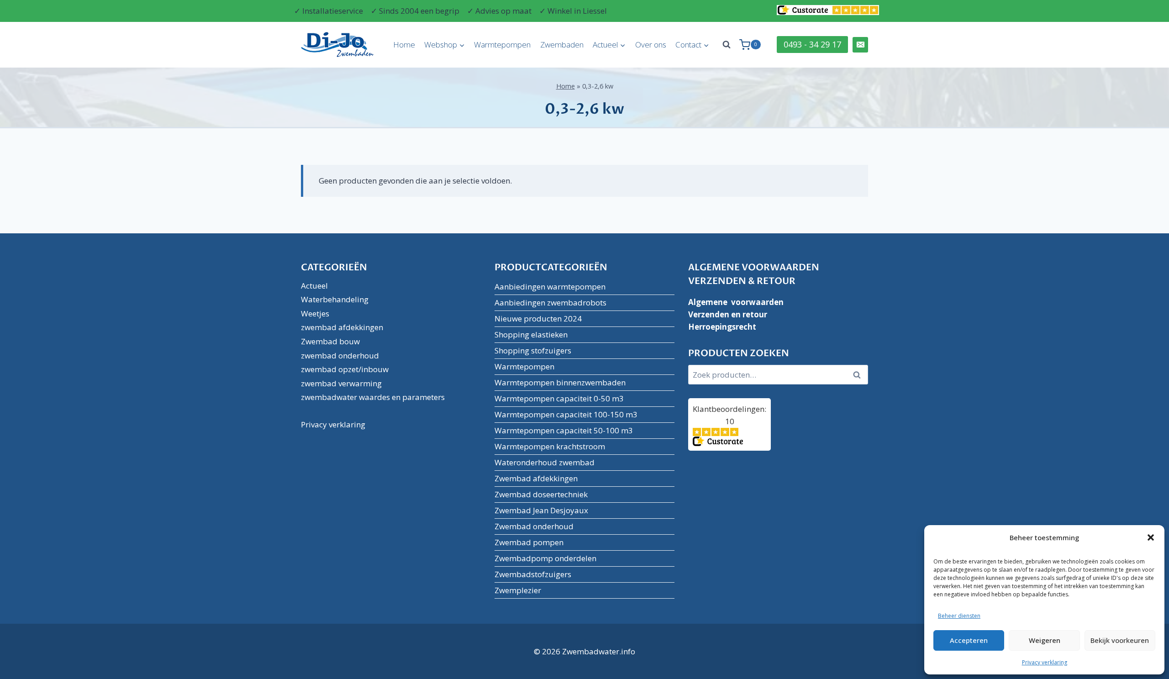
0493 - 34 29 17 (812, 44)
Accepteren (969, 640)
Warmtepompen (502, 44)
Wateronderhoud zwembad (545, 462)
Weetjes (315, 313)
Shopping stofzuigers (533, 350)
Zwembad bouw (330, 341)
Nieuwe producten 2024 (538, 318)
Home (404, 44)
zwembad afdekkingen (342, 327)
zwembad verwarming (341, 383)
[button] (1150, 537)
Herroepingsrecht (722, 326)
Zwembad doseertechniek (541, 494)
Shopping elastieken (531, 334)
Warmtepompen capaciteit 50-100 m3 (564, 430)
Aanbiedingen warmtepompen (550, 286)
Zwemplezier (518, 590)
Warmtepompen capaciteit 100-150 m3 (566, 414)
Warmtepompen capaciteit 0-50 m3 (559, 398)
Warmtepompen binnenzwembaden (560, 382)
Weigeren (1044, 640)
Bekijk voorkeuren (1119, 640)
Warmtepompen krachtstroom (550, 446)
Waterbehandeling (335, 299)
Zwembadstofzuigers (533, 574)
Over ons (650, 44)
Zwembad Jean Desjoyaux (541, 510)
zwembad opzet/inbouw (345, 369)
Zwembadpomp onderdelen (545, 558)
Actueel (314, 285)
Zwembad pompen (529, 542)
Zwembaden (562, 44)
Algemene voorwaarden (736, 302)
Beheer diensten (959, 616)
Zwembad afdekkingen (536, 478)
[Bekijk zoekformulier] (726, 45)
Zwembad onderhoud (534, 526)
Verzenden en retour (727, 314)
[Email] (860, 45)
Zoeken (859, 374)
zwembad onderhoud (340, 355)
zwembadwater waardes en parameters (373, 397)
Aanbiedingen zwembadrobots (550, 302)
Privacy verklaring (1044, 662)
